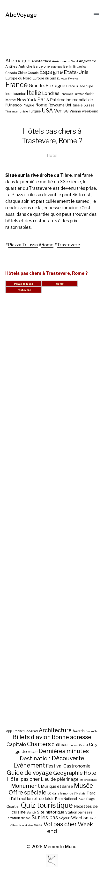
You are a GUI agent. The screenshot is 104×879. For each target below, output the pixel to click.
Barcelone (41, 66)
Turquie (35, 111)
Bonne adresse (71, 737)
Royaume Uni (59, 105)
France (16, 84)
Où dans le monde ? (61, 793)
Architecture (55, 730)
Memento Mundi (60, 846)
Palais (81, 793)
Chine (22, 73)
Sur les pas (44, 817)
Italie (34, 92)
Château (59, 744)
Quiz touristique (47, 805)
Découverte (68, 758)
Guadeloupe (84, 86)
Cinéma (73, 745)
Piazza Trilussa (23, 244)
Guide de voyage (29, 772)
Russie (77, 105)
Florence (73, 78)
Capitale (16, 744)
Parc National (66, 799)
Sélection (79, 818)
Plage (90, 799)
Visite (38, 825)
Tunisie (23, 111)
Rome (41, 104)
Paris (43, 99)
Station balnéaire (79, 812)
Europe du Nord (18, 78)
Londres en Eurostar (72, 94)
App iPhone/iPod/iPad (22, 731)
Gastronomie (76, 766)
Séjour (64, 818)
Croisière (33, 752)
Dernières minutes (64, 751)
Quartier (13, 806)
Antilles (11, 66)
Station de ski (19, 818)
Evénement (29, 765)
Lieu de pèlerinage (60, 779)
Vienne (75, 111)
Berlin (67, 66)
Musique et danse (57, 786)
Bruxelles (80, 66)
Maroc (10, 100)
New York (26, 99)
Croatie (33, 73)
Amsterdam (41, 61)
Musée (83, 785)
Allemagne (17, 61)
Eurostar (62, 78)
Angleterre (87, 61)
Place (81, 799)
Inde (9, 94)
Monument (25, 785)
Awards (79, 731)
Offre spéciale (27, 792)
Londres (50, 93)
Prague (28, 105)
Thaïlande (11, 111)
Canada (11, 73)
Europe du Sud (44, 78)
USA (47, 110)
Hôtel (52, 155)
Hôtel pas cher (23, 779)
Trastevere (68, 244)
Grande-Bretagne (47, 85)
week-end (90, 111)
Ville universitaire (21, 825)
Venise (61, 111)
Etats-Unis (76, 72)
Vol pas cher (60, 824)
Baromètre (92, 731)
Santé (31, 812)
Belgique (56, 66)
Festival (54, 766)
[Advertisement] (52, 516)
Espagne (51, 72)
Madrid (90, 94)
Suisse (89, 105)
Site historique (50, 812)
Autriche (25, 66)
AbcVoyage (21, 14)
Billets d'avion (32, 737)
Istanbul (20, 94)
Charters (39, 744)
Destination (35, 758)
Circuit (83, 745)
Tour (92, 818)
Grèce (70, 86)
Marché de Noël (88, 779)
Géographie (68, 773)
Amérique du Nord (65, 61)
